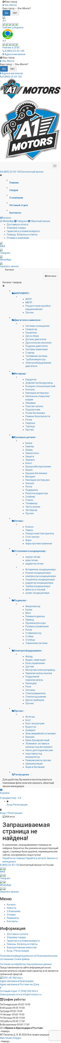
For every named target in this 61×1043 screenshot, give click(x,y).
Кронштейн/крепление (38, 466)
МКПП (28, 302)
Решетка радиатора (36, 493)
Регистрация (20, 804)
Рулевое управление (37, 626)
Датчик (29, 666)
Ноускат (29, 483)
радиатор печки (34, 563)
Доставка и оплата (17, 224)
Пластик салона (34, 406)
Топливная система (36, 356)
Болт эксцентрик (34, 723)
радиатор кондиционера (39, 583)
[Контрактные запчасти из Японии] (30, 88)
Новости (11, 908)
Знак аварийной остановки (40, 733)
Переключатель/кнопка (38, 673)
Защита (29, 456)
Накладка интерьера (37, 393)
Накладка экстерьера (37, 480)
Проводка (30, 683)
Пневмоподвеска (35, 616)
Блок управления (35, 663)
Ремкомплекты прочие (38, 760)
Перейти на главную (14, 858)
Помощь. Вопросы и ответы (22, 234)
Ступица (30, 639)
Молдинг (30, 476)
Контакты (12, 921)
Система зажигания (36, 349)
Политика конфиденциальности (18, 955)
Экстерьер (31, 510)
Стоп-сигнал (32, 536)
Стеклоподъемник (35, 696)
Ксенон (29, 526)
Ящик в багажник (35, 767)
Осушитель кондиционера (40, 579)
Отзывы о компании (18, 238)
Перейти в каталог (36, 858)
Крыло (29, 470)
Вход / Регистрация (18, 950)
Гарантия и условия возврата (23, 231)
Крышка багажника (36, 473)
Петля (28, 486)
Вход (9, 804)
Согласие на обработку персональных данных (26, 964)
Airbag (29, 656)
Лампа (29, 530)
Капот (28, 463)
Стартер (29, 352)
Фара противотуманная (38, 543)
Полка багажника (35, 413)
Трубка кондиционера (37, 586)
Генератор (31, 329)
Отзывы (11, 914)
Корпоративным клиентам (21, 947)
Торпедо (30, 426)
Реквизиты (13, 918)
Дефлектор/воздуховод (39, 382)
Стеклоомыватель (35, 693)
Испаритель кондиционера (40, 569)
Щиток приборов (34, 700)
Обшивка (30, 403)
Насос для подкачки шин (39, 750)
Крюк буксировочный (37, 740)
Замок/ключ (32, 453)
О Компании (13, 911)
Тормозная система (36, 643)
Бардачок (30, 379)
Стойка (29, 636)
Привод (29, 619)
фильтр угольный (35, 589)
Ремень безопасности (37, 416)
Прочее (29, 312)
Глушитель (31, 332)
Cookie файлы (21, 959)
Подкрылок (31, 490)
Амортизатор (32, 606)
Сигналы (30, 690)
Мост (28, 613)
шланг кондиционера (37, 593)
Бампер (29, 446)
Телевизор (31, 503)
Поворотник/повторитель (39, 533)
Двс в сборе (32, 336)
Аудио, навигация (35, 660)
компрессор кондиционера (40, 576)
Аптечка (30, 716)
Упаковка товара (16, 227)
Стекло (29, 500)
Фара (28, 540)
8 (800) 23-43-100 (14, 51)
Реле (28, 686)
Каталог (6, 217)
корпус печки (32, 557)
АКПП (28, 299)
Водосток (30, 726)
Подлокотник (32, 409)
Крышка (29, 737)
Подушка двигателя (36, 346)
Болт (28, 720)
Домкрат (30, 730)
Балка (28, 443)
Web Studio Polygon (10, 1038)
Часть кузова (32, 506)
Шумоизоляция (34, 763)
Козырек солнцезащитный (40, 386)
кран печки (31, 560)
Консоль (30, 389)
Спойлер (30, 496)
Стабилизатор (33, 633)
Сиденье (30, 423)
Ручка (28, 419)
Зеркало (30, 459)
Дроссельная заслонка (38, 342)
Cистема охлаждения (37, 326)
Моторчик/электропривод (40, 670)
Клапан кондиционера (38, 572)
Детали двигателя (35, 339)
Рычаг (28, 629)
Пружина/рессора (35, 623)
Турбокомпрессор (35, 359)
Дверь (29, 449)
